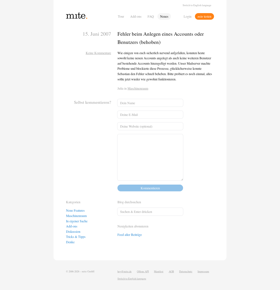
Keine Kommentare (98, 53)
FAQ (151, 16)
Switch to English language (197, 5)
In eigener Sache (77, 221)
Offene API (143, 271)
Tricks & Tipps (75, 236)
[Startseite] (90, 16)
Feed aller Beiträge (129, 234)
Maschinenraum (137, 88)
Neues (164, 16)
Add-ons (135, 16)
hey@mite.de (124, 271)
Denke (70, 242)
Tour (121, 16)
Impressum (203, 271)
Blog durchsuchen (129, 202)
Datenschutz (185, 271)
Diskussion (73, 231)
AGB (171, 271)
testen (204, 16)
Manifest (158, 271)
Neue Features (75, 210)
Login (187, 16)
